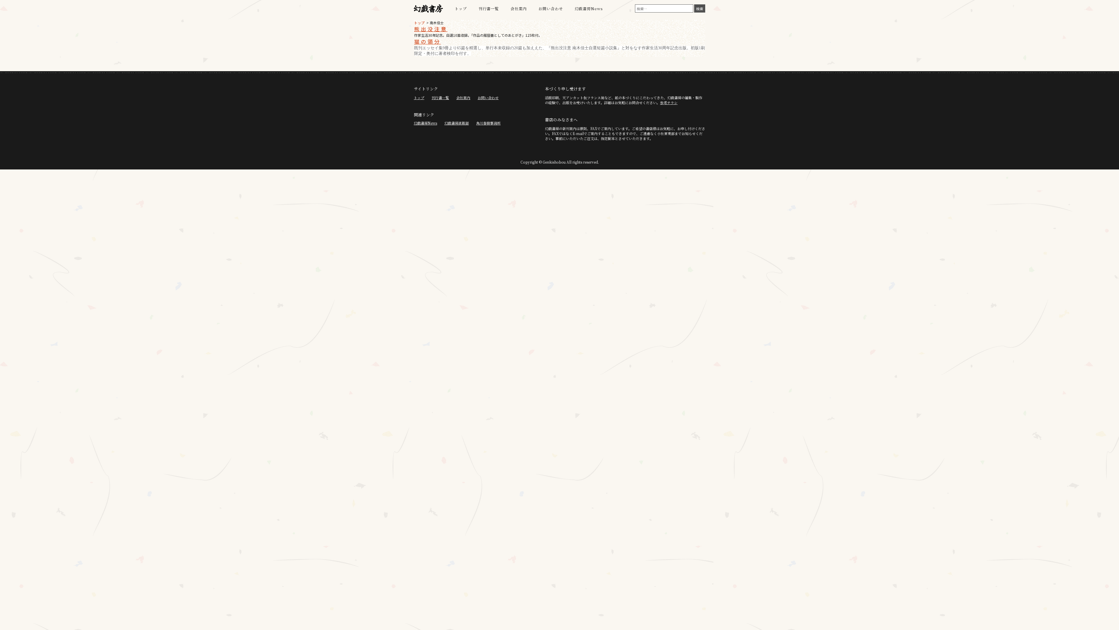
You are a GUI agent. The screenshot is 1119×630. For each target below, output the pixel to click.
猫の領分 (427, 41)
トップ (461, 8)
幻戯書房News (589, 8)
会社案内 (519, 8)
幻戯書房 (428, 8)
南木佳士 (437, 22)
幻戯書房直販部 (456, 122)
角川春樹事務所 (488, 122)
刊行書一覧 (488, 8)
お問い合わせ (551, 8)
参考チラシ (669, 102)
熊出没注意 (431, 29)
